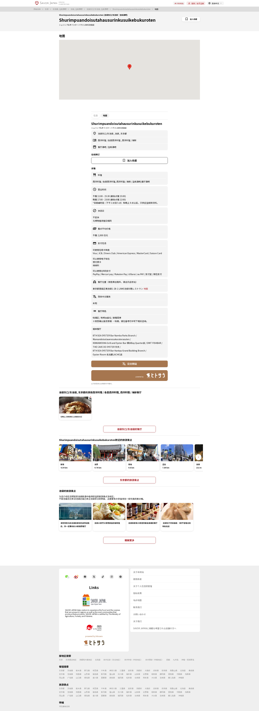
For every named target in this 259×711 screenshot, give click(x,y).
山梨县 (137, 674)
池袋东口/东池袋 (106, 133)
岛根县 (187, 674)
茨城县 (70, 670)
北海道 (97, 659)
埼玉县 (95, 670)
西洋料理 (102, 140)
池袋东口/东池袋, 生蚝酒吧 (98, 9)
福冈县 (120, 677)
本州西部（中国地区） (154, 659)
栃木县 (78, 670)
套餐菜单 (117, 317)
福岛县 (95, 674)
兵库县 (156, 670)
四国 (168, 659)
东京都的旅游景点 (129, 480)
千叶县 (103, 670)
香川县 (95, 677)
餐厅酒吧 (102, 147)
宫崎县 (162, 677)
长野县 (145, 674)
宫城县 (70, 674)
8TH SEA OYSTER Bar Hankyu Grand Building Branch (119, 350)
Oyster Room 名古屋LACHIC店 (107, 354)
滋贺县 (130, 670)
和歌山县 (173, 670)
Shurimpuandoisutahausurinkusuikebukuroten (131, 9)
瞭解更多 (129, 540)
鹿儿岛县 (171, 677)
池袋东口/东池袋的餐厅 (129, 429)
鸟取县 (179, 674)
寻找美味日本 (64, 706)
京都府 (139, 670)
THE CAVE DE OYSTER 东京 (106, 346)
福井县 (129, 674)
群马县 (87, 670)
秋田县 (78, 674)
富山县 (112, 674)
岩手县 (61, 674)
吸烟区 (96, 317)
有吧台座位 (106, 317)
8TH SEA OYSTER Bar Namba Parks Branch (114, 335)
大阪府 (147, 670)
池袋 (117, 133)
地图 (146, 288)
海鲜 (134, 140)
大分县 (154, 677)
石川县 (120, 674)
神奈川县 (113, 670)
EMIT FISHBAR (154, 342)
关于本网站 (178, 3)
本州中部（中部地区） (133, 659)
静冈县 (162, 674)
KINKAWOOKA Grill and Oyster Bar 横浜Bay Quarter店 (119, 342)
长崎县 (137, 677)
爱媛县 (103, 677)
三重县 (122, 670)
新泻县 (103, 674)
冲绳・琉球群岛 (187, 659)
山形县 (87, 674)
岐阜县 (154, 674)
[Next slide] (198, 457)
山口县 (78, 677)
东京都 (124, 133)
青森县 (191, 670)
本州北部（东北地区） (112, 659)
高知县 (112, 677)
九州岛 (175, 659)
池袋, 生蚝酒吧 (77, 9)
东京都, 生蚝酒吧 (60, 9)
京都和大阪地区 (85, 659)
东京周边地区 (71, 659)
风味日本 (37, 9)
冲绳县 (181, 677)
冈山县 (61, 677)
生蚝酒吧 (112, 147)
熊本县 (145, 677)
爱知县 (171, 674)
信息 (96, 115)
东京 (47, 9)
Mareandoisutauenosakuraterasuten (111, 339)
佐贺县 (129, 677)
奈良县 (164, 670)
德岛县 (87, 677)
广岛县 (70, 677)
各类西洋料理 (114, 140)
